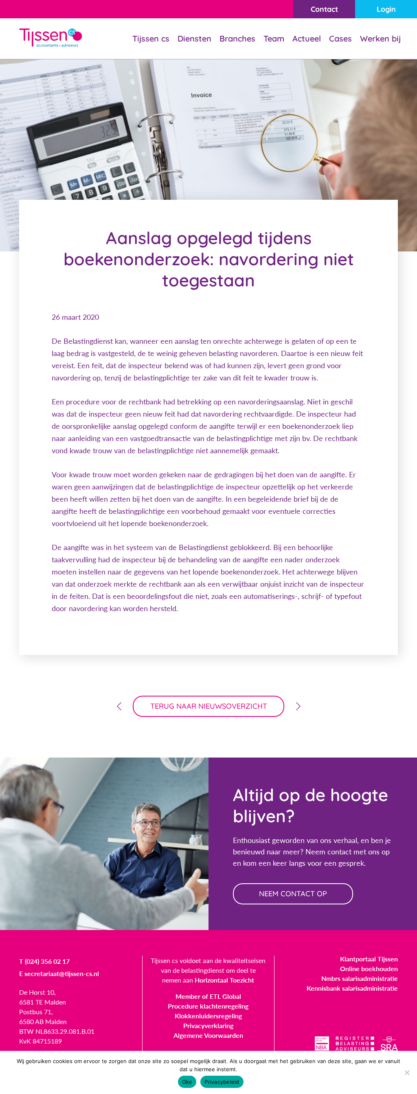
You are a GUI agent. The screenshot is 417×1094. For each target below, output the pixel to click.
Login (386, 9)
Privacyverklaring (208, 1025)
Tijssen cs (150, 38)
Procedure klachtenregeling (208, 1006)
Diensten (194, 38)
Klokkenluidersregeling (208, 1016)
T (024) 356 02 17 (44, 961)
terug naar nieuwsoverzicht (208, 706)
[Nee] (407, 1072)
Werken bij (380, 38)
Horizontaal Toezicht (224, 980)
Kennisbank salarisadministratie (352, 988)
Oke (187, 1082)
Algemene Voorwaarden (208, 1035)
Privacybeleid (221, 1082)
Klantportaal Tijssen (369, 959)
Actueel (306, 38)
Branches (237, 38)
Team (273, 38)
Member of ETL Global (208, 996)
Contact (324, 9)
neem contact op (293, 893)
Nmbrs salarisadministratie (359, 978)
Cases (340, 38)
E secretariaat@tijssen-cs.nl (59, 973)
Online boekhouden (369, 968)
